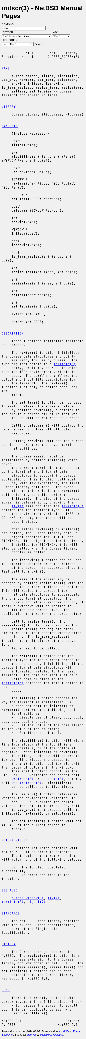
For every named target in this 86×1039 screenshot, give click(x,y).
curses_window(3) (28, 898)
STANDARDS (11, 913)
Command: (9, 24)
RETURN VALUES (15, 840)
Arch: (58, 32)
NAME (6, 68)
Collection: (10, 40)
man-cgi (31, 1034)
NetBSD (64, 1031)
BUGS (6, 990)
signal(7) (37, 902)
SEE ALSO (10, 890)
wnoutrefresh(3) (27, 783)
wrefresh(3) (23, 779)
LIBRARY (9, 107)
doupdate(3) (53, 779)
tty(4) (18, 506)
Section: (9, 32)
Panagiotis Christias (51, 1034)
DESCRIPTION (13, 333)
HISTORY (9, 944)
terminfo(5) (65, 364)
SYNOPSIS (10, 126)
